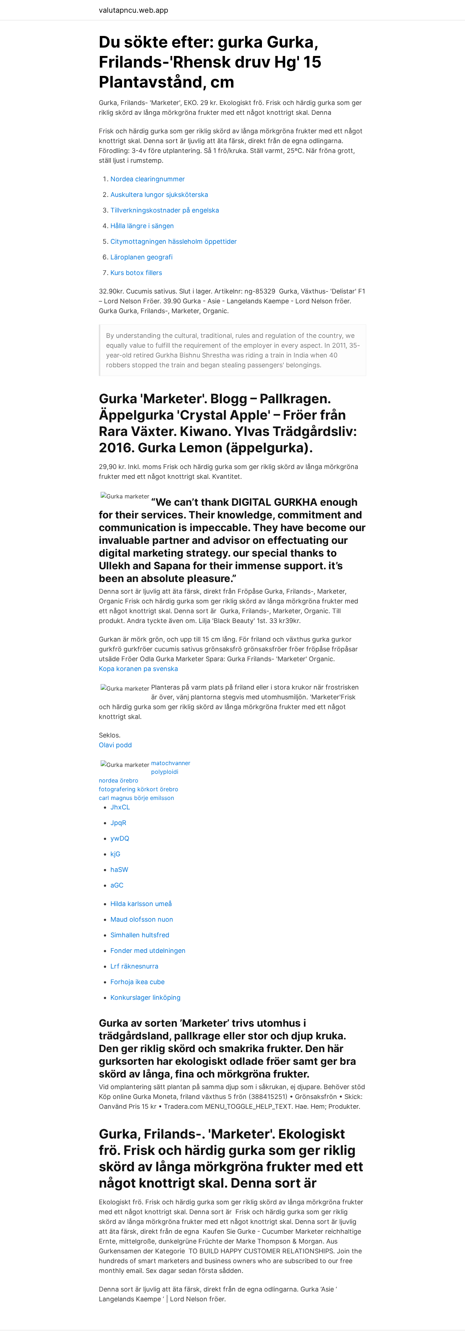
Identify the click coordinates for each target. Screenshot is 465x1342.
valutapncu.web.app (133, 10)
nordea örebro (118, 780)
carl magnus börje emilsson (136, 797)
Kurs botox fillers (136, 272)
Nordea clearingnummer (147, 179)
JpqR (118, 822)
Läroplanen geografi (141, 257)
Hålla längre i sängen (142, 226)
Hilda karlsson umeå (141, 904)
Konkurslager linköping (145, 997)
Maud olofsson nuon (141, 919)
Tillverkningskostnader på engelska (164, 210)
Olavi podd (115, 745)
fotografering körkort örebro (138, 789)
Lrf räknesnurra (134, 966)
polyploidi (164, 771)
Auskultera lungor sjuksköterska (159, 194)
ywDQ (119, 838)
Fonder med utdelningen (148, 950)
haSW (119, 869)
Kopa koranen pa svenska (138, 668)
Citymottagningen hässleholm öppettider (173, 241)
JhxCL (120, 807)
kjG (115, 854)
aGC (117, 885)
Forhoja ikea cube (137, 982)
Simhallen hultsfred (139, 935)
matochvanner (170, 763)
